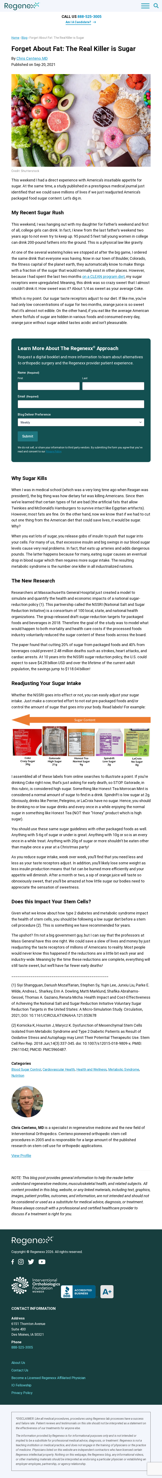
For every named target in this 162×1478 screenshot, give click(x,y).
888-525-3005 (89, 16)
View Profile (21, 1155)
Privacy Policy (53, 451)
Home (15, 37)
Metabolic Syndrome (123, 1070)
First (20, 378)
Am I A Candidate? (78, 22)
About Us (18, 1363)
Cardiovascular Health (59, 1070)
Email (28, 396)
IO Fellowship (21, 1385)
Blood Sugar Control (26, 1070)
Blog (24, 37)
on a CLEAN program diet (103, 276)
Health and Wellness (91, 1070)
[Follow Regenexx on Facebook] (13, 1262)
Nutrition (17, 1076)
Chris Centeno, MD (32, 58)
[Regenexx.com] (32, 1246)
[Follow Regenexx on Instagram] (21, 1263)
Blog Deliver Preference (34, 414)
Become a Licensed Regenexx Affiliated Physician (48, 1378)
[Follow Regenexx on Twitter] (31, 1263)
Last (85, 378)
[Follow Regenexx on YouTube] (42, 1263)
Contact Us (19, 1370)
